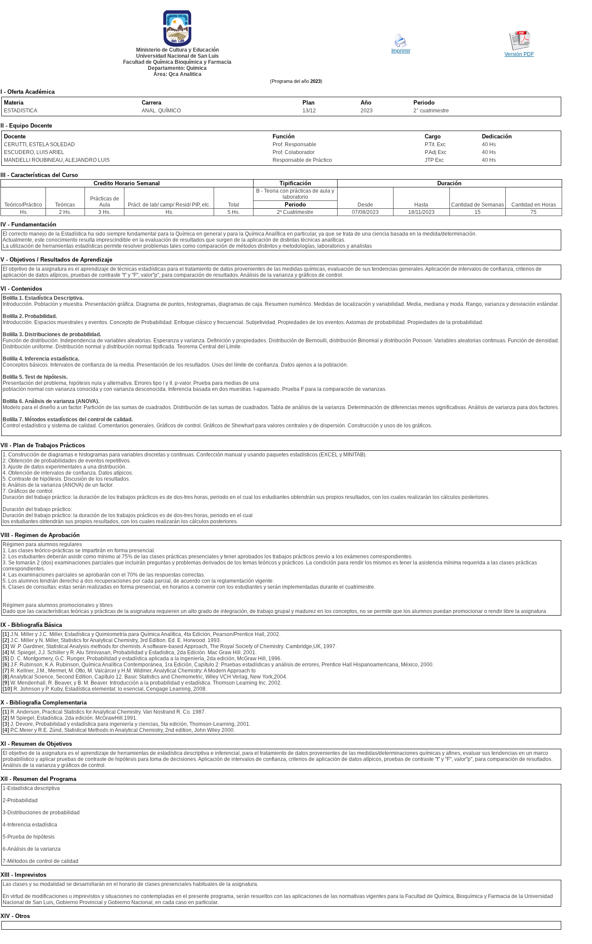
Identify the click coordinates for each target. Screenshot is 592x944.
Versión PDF (519, 54)
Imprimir (400, 51)
